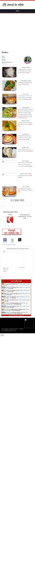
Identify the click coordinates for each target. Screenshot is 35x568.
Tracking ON (21, 315)
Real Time (16, 315)
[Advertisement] (17, 31)
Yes (2, 334)
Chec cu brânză (25, 186)
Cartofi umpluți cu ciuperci (25, 80)
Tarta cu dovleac (25, 161)
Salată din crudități (26, 67)
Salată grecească (25, 107)
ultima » (22, 200)
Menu (17, 11)
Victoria (23, 267)
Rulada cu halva (25, 147)
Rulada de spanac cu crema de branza (17, 248)
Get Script (11, 315)
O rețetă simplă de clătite (24, 284)
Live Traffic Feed (16, 281)
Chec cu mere (26, 94)
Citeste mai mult (26, 72)
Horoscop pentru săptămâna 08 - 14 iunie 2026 (25, 216)
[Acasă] (13, 6)
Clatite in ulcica (25, 134)
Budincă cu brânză (26, 120)
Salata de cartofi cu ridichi (25, 173)
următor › (17, 200)
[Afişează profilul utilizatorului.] (27, 64)
